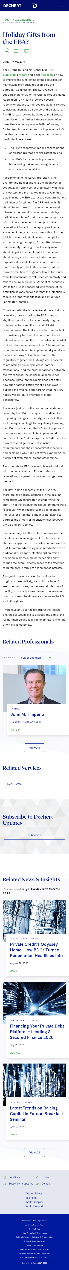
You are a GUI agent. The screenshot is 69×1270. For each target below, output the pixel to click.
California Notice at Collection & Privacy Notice (34, 1237)
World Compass (34, 1202)
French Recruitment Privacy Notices (34, 1249)
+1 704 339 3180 (31, 722)
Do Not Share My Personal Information (34, 1257)
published (9, 74)
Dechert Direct (33, 1193)
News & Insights (22, 20)
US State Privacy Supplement (34, 1241)
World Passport (34, 1206)
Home (6, 20)
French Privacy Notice (34, 1245)
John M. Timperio (27, 714)
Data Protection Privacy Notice (34, 1233)
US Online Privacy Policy (34, 1225)
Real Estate (14, 784)
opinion (48, 74)
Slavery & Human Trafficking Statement (34, 1253)
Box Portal (31, 1197)
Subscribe (34, 835)
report (23, 74)
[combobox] (36, 657)
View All (34, 747)
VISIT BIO (15, 730)
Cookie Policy (34, 1229)
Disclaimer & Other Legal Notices (34, 1221)
